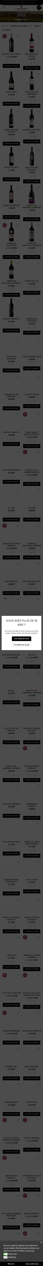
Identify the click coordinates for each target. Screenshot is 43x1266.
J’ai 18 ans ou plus (21, 639)
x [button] (41, 1242)
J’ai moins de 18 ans (21, 645)
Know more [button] (29, 1251)
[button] (6, 1254)
